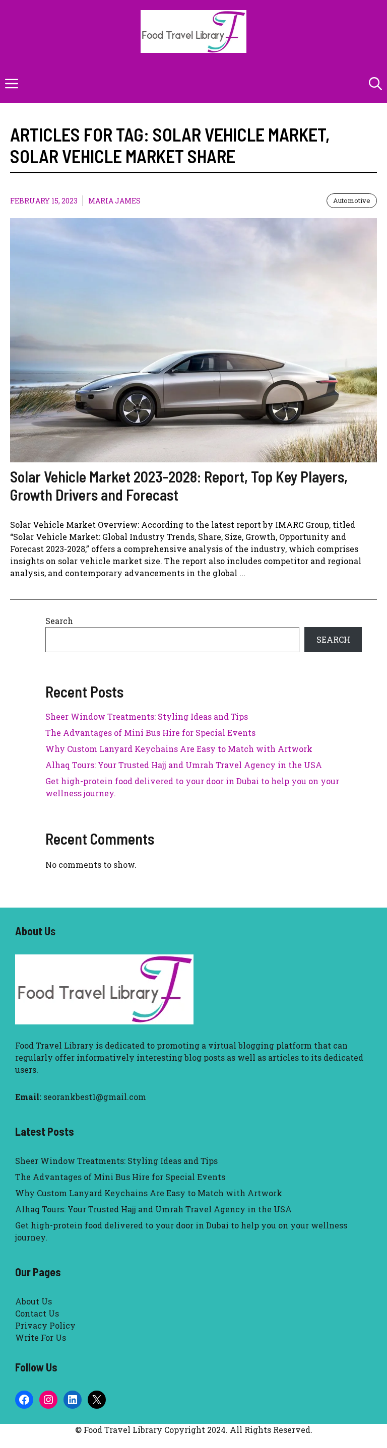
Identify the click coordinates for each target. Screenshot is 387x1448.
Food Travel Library (54, 1045)
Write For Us (40, 1337)
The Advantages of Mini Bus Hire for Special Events (150, 732)
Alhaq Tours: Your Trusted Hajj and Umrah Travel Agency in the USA (183, 765)
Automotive (351, 200)
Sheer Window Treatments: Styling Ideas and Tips (146, 716)
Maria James (114, 200)
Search (59, 620)
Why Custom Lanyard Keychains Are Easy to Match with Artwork (178, 748)
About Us (33, 1301)
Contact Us (37, 1313)
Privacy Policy (45, 1325)
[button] (375, 83)
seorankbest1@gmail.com (94, 1096)
